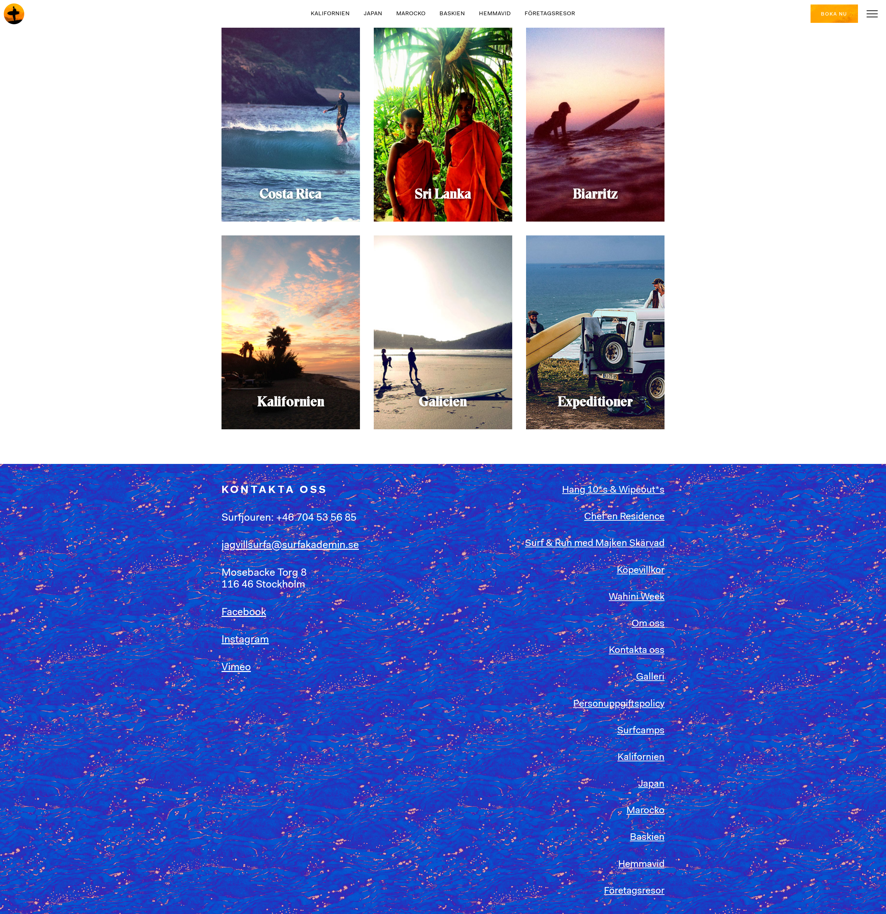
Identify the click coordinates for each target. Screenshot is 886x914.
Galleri (650, 677)
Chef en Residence (624, 517)
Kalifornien (330, 14)
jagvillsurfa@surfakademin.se (290, 545)
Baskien (452, 14)
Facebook (244, 613)
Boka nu (834, 14)
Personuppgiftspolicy (618, 704)
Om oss (648, 624)
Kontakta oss (636, 650)
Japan (373, 14)
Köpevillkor (640, 570)
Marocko (411, 14)
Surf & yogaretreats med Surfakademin (13, 13)
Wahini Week (636, 597)
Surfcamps (640, 731)
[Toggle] (872, 14)
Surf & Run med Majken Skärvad (594, 543)
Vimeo (236, 668)
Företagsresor (550, 14)
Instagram (245, 640)
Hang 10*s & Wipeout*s (613, 490)
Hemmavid (495, 14)
